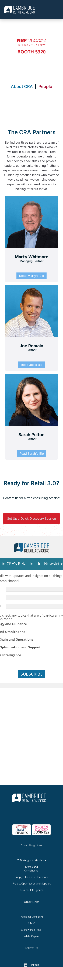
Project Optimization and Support (31, 883)
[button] (56, 9)
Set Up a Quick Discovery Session (31, 518)
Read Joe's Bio (31, 365)
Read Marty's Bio (31, 276)
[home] (19, 9)
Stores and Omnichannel (31, 868)
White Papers (31, 936)
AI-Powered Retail (31, 929)
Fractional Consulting (32, 916)
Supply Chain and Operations (31, 877)
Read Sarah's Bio (31, 453)
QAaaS (32, 923)
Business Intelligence (31, 890)
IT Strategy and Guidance (31, 860)
